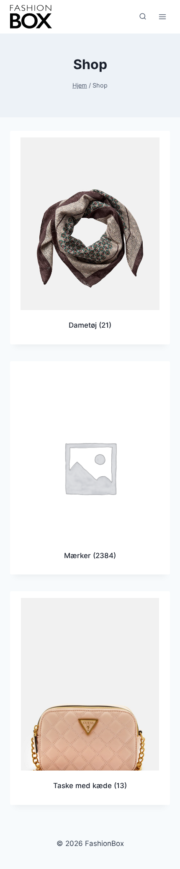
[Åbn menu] (162, 16)
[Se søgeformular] (142, 16)
